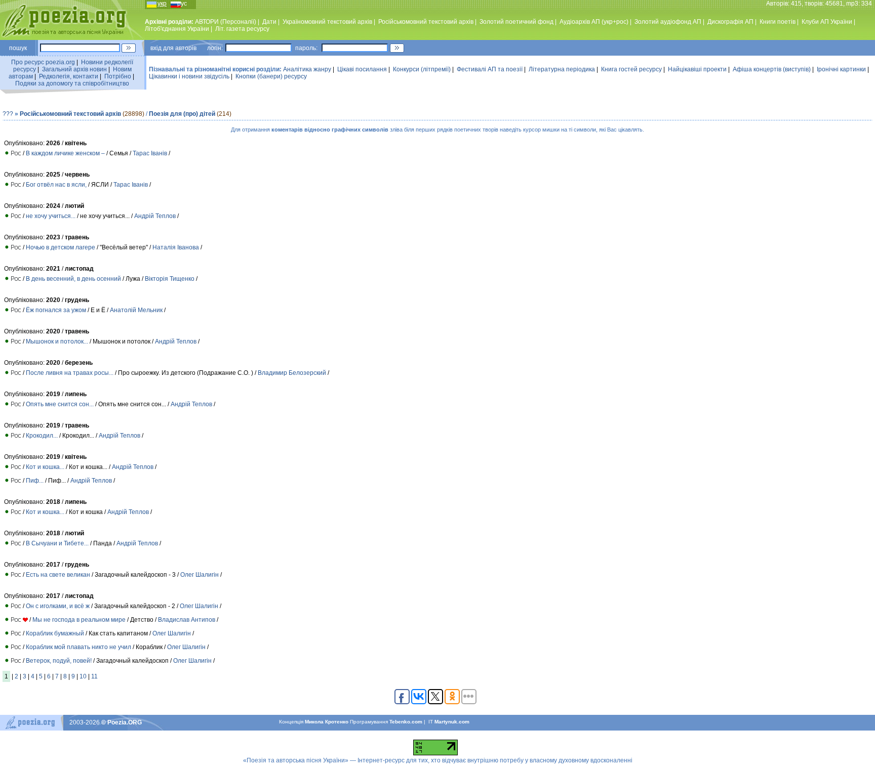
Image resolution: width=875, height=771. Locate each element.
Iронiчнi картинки (841, 69)
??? (8, 113)
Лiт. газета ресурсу (242, 28)
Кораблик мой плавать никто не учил (78, 647)
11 (94, 676)
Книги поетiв (778, 21)
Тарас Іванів (150, 153)
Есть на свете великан (58, 574)
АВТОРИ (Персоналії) (225, 21)
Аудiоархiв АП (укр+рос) (594, 21)
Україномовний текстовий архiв (327, 21)
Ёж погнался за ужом (56, 310)
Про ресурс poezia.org (43, 62)
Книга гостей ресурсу (631, 69)
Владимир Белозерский (292, 372)
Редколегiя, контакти (68, 76)
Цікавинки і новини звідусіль (189, 76)
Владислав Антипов (186, 619)
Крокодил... (42, 435)
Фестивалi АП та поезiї (490, 69)
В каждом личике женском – (65, 153)
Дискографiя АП (730, 21)
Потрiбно (117, 76)
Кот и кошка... (46, 466)
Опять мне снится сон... (60, 404)
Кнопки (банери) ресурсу (271, 76)
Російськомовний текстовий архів (425, 21)
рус (182, 3)
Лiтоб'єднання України (177, 28)
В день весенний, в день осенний (73, 278)
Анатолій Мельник (137, 310)
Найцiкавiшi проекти (697, 69)
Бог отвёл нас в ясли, (56, 184)
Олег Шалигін (199, 574)
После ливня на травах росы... (69, 372)
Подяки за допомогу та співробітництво (72, 83)
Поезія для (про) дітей (182, 113)
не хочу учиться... (50, 216)
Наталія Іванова (175, 247)
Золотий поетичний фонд (516, 21)
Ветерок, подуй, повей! (59, 660)
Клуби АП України (827, 21)
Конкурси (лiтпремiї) (422, 69)
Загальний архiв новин (74, 69)
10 (83, 676)
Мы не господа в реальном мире (79, 619)
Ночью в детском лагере (60, 247)
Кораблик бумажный (55, 633)
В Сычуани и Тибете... (58, 543)
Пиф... (35, 480)
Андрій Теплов (155, 216)
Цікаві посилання (362, 69)
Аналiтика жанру (307, 69)
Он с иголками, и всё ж (58, 606)
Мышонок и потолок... (57, 341)
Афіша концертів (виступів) (772, 69)
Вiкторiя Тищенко (169, 278)
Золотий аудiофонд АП (667, 21)
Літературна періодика (562, 69)
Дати (269, 21)
